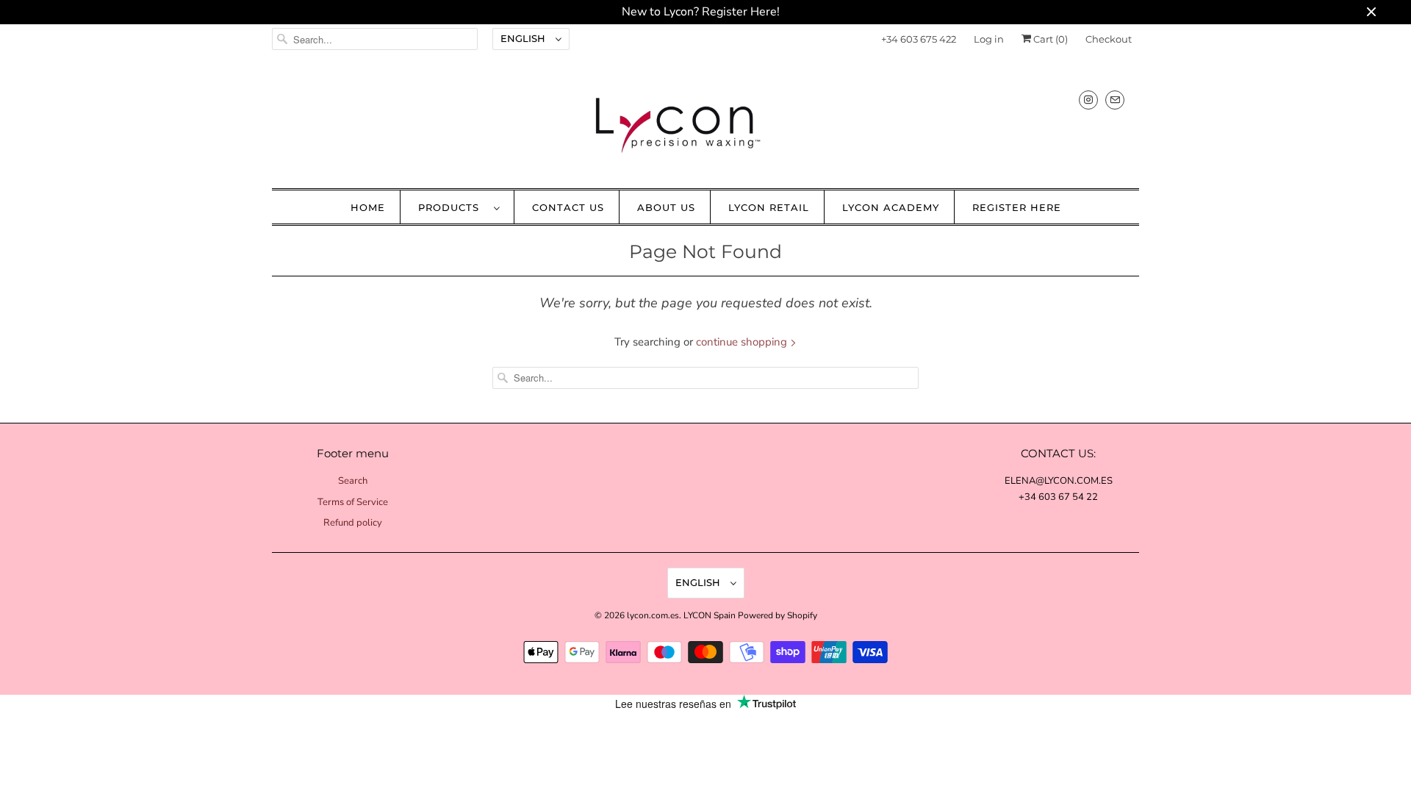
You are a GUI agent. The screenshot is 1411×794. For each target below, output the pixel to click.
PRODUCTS (452, 207)
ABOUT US (666, 207)
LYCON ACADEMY (890, 207)
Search (352, 480)
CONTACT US (568, 207)
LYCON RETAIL (768, 207)
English (524, 38)
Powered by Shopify (777, 615)
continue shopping (743, 342)
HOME (368, 207)
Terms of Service (352, 502)
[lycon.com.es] (705, 125)
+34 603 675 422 (918, 39)
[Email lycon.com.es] (1114, 99)
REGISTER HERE (1016, 207)
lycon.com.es (653, 615)
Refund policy (352, 522)
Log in (989, 39)
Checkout (1108, 39)
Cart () (1049, 39)
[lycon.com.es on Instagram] (1088, 99)
